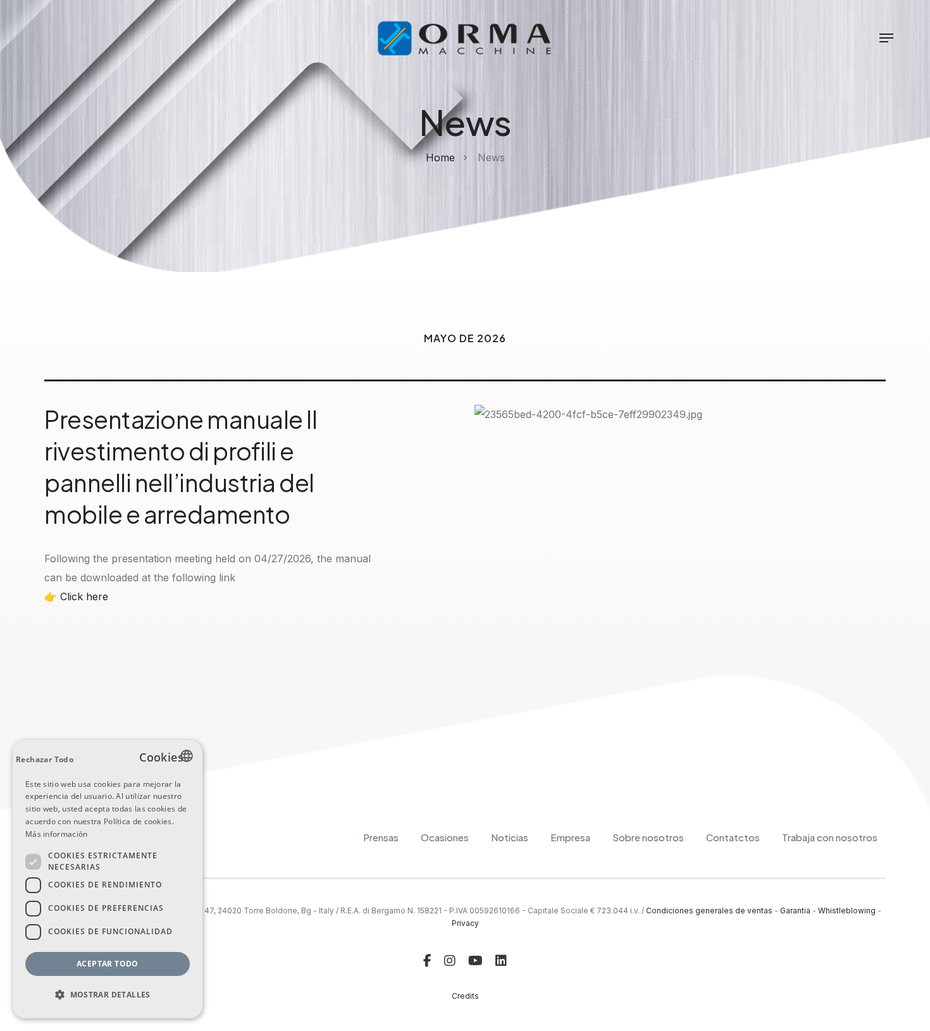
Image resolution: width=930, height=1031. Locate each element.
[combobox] (186, 756)
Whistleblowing (847, 910)
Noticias (509, 837)
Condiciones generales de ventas (709, 910)
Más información (56, 834)
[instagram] (450, 960)
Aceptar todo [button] (108, 963)
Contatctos (733, 837)
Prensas (381, 837)
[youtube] (475, 960)
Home (440, 157)
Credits (465, 996)
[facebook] (427, 960)
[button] (107, 995)
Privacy (465, 923)
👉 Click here (76, 596)
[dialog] (107, 879)
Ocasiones (445, 837)
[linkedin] (501, 960)
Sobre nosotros (648, 837)
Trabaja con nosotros (829, 837)
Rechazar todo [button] (44, 759)
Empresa (570, 837)
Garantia (795, 910)
